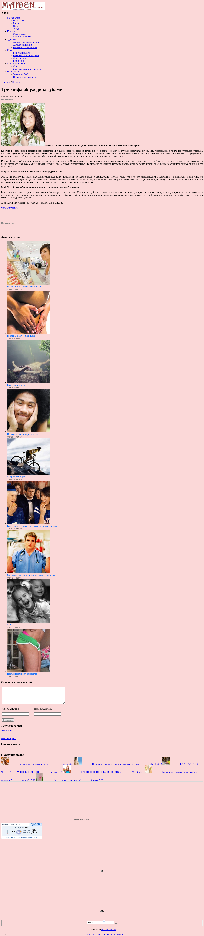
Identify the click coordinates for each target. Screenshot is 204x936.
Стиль (16, 26)
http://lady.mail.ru (9, 207)
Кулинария (18, 61)
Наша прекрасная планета (26, 77)
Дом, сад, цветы (21, 58)
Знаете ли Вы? (20, 74)
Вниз (5, 12)
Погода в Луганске (13, 837)
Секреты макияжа (22, 36)
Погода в (21, 828)
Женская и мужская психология (29, 69)
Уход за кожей (20, 34)
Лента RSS (6, 730)
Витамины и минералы (25, 47)
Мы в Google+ (8, 738)
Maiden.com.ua (108, 929)
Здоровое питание (22, 44)
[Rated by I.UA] (108, 923)
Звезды (16, 28)
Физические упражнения (26, 42)
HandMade (18, 20)
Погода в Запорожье (29, 837)
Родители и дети (21, 53)
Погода (5, 824)
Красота (11, 31)
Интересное (13, 71)
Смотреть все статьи (81, 820)
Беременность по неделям (26, 55)
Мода (16, 23)
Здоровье (11, 39)
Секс (15, 66)
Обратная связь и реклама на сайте (105, 934)
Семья (10, 50)
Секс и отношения (16, 63)
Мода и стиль (14, 18)
